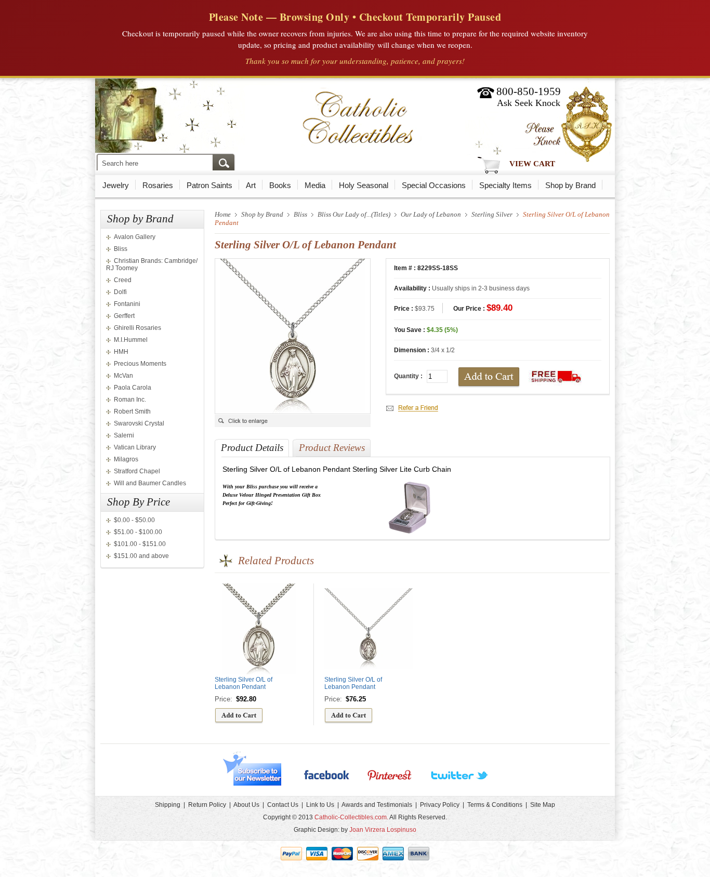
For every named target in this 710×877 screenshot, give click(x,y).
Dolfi (120, 292)
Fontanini (127, 304)
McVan (123, 375)
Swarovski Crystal (139, 423)
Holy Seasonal (363, 185)
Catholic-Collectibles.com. (351, 817)
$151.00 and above (141, 556)
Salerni (124, 435)
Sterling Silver (491, 214)
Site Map (542, 804)
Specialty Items (505, 185)
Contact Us (282, 804)
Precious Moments (140, 363)
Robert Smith (132, 411)
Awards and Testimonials (376, 804)
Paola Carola (132, 387)
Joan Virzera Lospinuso (382, 829)
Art (251, 185)
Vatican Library (135, 447)
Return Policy (207, 804)
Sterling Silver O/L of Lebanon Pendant (243, 683)
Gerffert (124, 316)
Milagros (126, 459)
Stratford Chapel (137, 471)
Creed (123, 280)
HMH (121, 351)
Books (280, 185)
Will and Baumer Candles (150, 483)
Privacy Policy (439, 804)
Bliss (120, 249)
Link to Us (320, 804)
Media (315, 185)
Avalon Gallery (134, 237)
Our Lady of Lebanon (431, 214)
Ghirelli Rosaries (137, 327)
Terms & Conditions (494, 804)
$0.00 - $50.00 (134, 520)
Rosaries (157, 185)
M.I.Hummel (131, 339)
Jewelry (115, 185)
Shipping (167, 804)
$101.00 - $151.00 (140, 544)
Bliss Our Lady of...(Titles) (354, 214)
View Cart (532, 164)
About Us (246, 804)
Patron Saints (209, 185)
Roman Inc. (130, 399)
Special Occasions (434, 185)
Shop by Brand (570, 185)
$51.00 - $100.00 (138, 532)
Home (223, 214)
